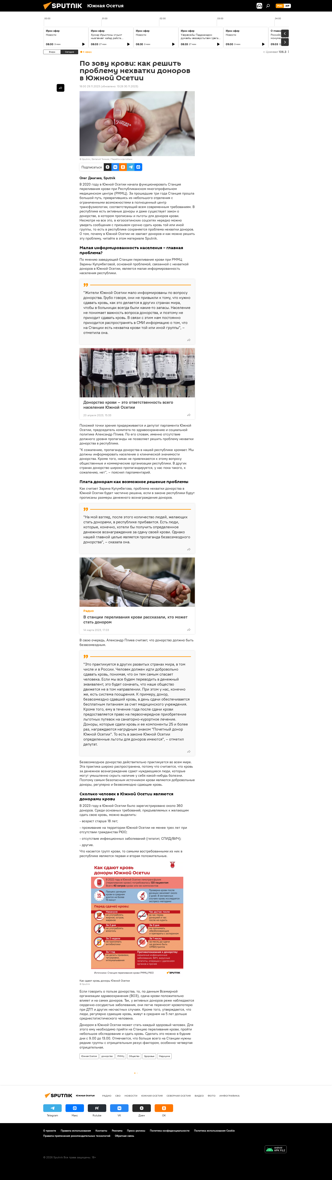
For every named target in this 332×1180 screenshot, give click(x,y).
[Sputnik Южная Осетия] (64, 10)
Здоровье (149, 1056)
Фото (212, 1095)
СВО (118, 1095)
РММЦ (120, 1056)
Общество (134, 1056)
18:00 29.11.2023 (90, 86)
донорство (107, 1056)
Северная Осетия (179, 1095)
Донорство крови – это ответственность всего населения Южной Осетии (128, 405)
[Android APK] (276, 1149)
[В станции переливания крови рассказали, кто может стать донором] (137, 582)
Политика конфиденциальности (169, 1130)
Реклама (117, 1130)
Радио (88, 610)
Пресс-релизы (136, 1130)
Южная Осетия (89, 1056)
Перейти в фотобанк (121, 159)
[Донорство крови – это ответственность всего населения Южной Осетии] (137, 372)
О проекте (49, 1130)
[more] (189, 340)
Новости (51, 35)
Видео (199, 1095)
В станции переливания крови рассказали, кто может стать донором (135, 619)
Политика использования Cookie (214, 1130)
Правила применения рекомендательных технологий (76, 1136)
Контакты (101, 1130)
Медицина (164, 1056)
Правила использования (76, 1130)
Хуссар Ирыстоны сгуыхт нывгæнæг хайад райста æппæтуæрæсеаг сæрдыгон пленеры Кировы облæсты (108, 39)
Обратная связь (124, 1136)
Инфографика (229, 1095)
